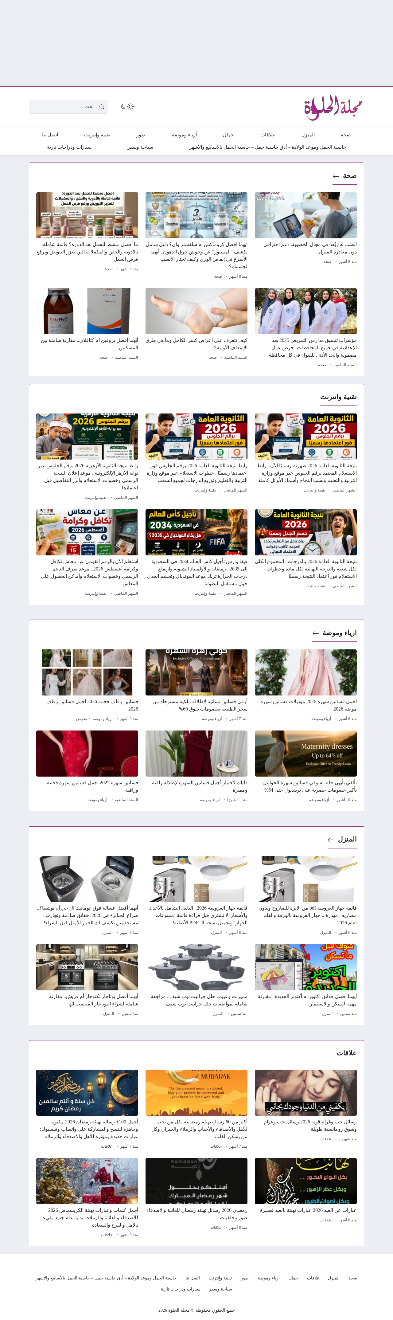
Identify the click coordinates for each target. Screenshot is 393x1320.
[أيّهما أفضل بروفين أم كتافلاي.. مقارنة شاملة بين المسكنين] (87, 328)
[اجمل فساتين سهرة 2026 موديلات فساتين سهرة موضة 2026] (306, 686)
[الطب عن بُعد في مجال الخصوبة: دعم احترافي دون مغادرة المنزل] (306, 236)
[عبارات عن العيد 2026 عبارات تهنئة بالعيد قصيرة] (306, 1198)
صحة (350, 175)
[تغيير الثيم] (127, 106)
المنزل (347, 839)
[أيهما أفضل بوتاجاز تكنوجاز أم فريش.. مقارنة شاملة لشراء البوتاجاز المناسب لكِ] (87, 981)
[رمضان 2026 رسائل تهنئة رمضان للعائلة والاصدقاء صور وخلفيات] (196, 1198)
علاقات (325, 1139)
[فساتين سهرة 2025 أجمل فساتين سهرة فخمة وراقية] (87, 767)
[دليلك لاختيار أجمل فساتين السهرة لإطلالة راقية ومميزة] (196, 767)
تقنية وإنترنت (314, 490)
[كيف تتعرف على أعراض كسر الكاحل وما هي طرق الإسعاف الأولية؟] (196, 328)
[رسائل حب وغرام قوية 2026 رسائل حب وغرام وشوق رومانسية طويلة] (306, 1110)
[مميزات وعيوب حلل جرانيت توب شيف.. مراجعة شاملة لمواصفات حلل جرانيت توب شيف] (196, 981)
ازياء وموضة (340, 632)
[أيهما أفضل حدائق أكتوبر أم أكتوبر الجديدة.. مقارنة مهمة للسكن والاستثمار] (306, 981)
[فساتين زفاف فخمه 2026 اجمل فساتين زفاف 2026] (87, 686)
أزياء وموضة (321, 719)
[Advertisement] (209, 43)
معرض (81, 719)
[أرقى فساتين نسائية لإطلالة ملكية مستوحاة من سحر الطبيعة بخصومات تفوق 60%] (196, 686)
